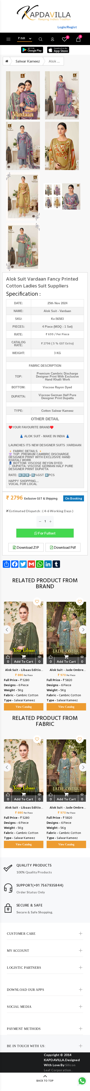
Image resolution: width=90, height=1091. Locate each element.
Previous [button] (6, 629)
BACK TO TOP (45, 1081)
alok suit (50, 311)
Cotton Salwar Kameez (57, 410)
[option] (23, 649)
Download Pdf (64, 547)
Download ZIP (27, 547)
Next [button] (83, 629)
